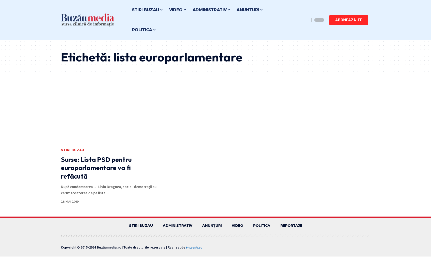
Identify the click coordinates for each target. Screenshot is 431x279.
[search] (305, 20)
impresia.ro (194, 247)
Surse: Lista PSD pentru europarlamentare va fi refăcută (96, 168)
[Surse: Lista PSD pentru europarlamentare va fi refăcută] (109, 116)
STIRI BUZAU (72, 150)
